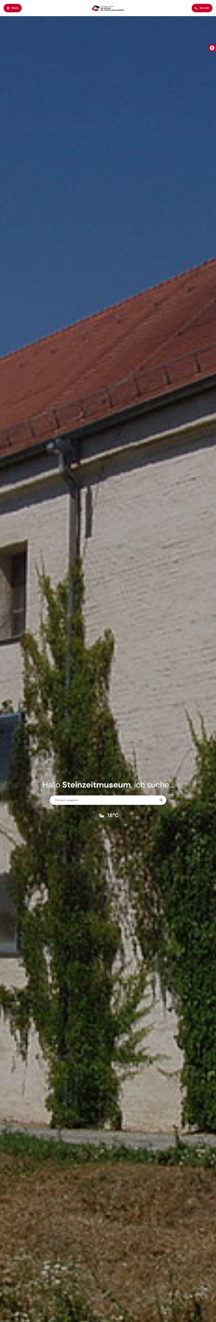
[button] (13, 8)
